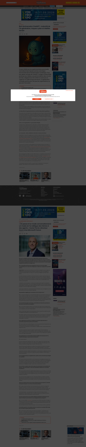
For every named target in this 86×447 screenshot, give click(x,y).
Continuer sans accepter (69, 90)
